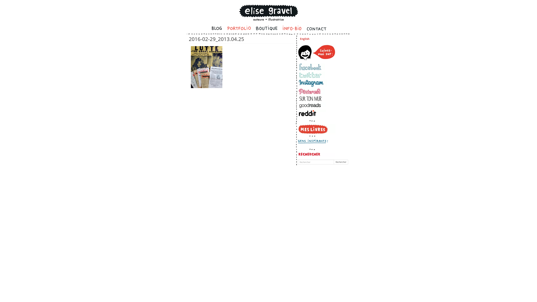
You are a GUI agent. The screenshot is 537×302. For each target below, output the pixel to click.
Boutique (266, 29)
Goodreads (312, 105)
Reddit (312, 113)
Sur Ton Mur (312, 98)
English (304, 39)
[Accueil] (268, 9)
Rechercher (341, 162)
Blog (217, 29)
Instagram (313, 83)
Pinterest (312, 91)
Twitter (312, 75)
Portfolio (239, 29)
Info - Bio (292, 29)
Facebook (312, 66)
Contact (316, 29)
